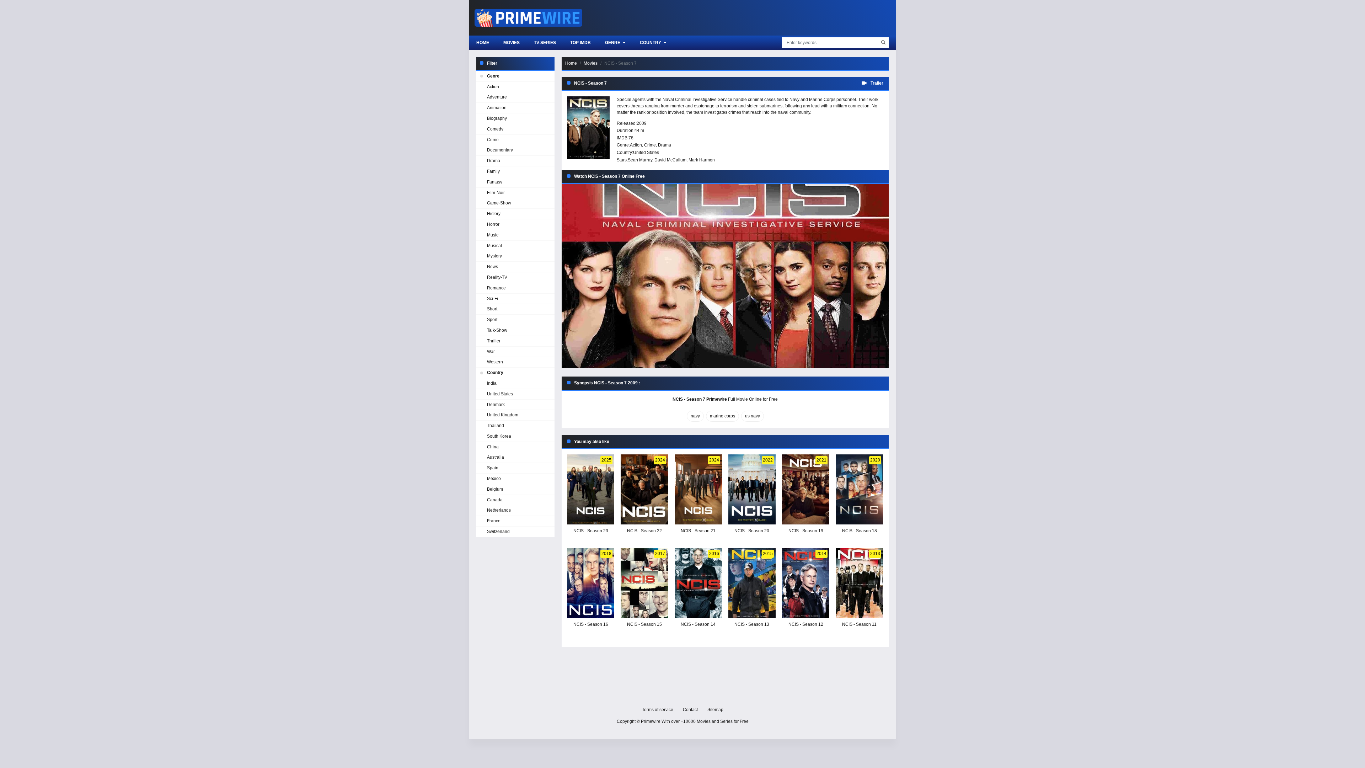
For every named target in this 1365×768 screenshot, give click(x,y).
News (492, 266)
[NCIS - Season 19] (805, 489)
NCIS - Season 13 (751, 624)
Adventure (497, 97)
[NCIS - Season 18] (859, 489)
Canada (495, 499)
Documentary (500, 150)
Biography (497, 118)
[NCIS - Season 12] (805, 583)
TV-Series (545, 42)
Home (482, 42)
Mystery (494, 256)
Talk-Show (497, 330)
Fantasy (494, 182)
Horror (493, 224)
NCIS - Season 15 (644, 624)
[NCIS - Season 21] (698, 489)
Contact (690, 709)
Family (493, 171)
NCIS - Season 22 (644, 530)
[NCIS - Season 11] (859, 583)
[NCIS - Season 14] (698, 583)
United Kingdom (502, 414)
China (493, 446)
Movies (511, 42)
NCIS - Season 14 (698, 624)
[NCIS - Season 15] (644, 583)
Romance (496, 288)
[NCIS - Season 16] (590, 583)
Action (636, 145)
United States (646, 152)
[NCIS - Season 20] (752, 489)
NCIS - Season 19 (805, 530)
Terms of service (657, 709)
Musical (494, 245)
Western (495, 361)
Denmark (496, 404)
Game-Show (499, 203)
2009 (642, 123)
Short (492, 308)
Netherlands (499, 510)
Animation (497, 107)
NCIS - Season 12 (805, 624)
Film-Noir (496, 192)
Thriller (493, 340)
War (491, 351)
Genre (613, 42)
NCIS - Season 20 (751, 530)
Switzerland (498, 531)
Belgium (495, 489)
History (493, 213)
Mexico (494, 478)
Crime (650, 145)
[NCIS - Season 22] (644, 489)
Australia (495, 457)
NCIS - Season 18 (859, 530)
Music (492, 235)
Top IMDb (580, 42)
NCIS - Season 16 (590, 624)
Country (651, 42)
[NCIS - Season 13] (752, 583)
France (493, 520)
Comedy (495, 129)
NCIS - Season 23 (590, 530)
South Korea (499, 436)
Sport (492, 319)
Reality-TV (497, 277)
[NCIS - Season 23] (590, 489)
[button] (725, 276)
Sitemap (715, 709)
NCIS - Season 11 (859, 624)
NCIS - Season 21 (698, 530)
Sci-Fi (492, 298)
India (492, 383)
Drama (664, 145)
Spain (492, 467)
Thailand (495, 425)
